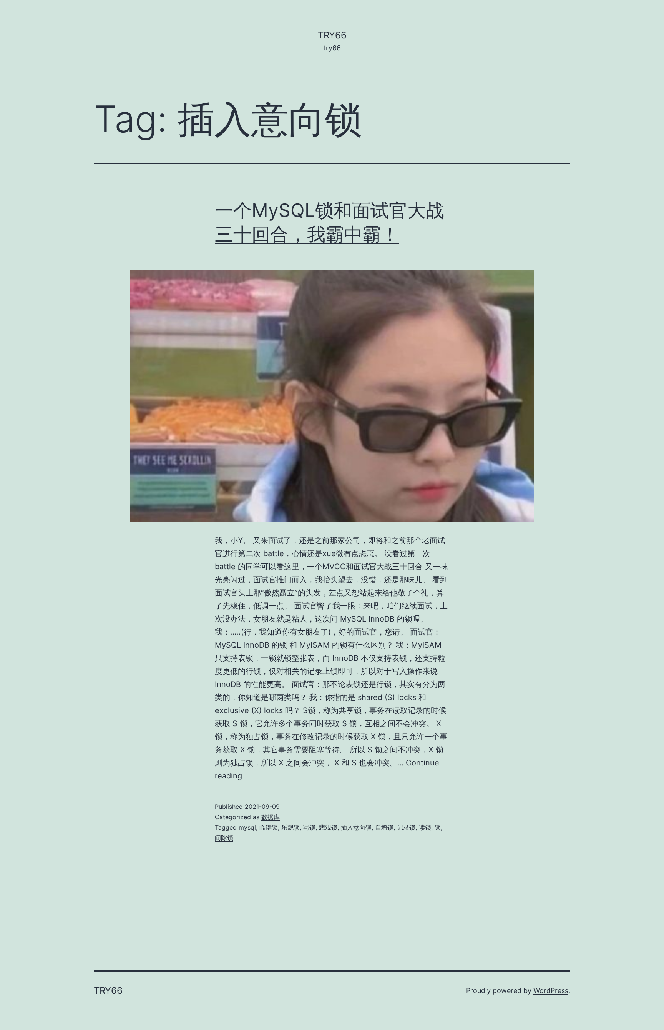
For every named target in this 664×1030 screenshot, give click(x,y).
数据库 (270, 817)
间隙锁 (224, 838)
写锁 (309, 827)
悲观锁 (328, 827)
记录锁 (406, 827)
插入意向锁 (356, 827)
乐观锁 (290, 827)
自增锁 (384, 827)
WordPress (550, 991)
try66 (332, 35)
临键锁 (268, 827)
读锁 (425, 827)
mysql (247, 827)
